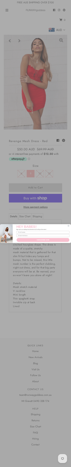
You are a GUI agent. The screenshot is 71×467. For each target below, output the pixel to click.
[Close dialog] (68, 225)
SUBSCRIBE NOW (43, 240)
